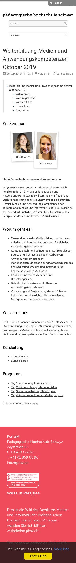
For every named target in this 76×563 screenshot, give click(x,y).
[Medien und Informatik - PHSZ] (38, 15)
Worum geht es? (25, 98)
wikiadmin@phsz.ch (22, 531)
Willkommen (23, 93)
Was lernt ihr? (24, 102)
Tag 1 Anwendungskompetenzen (30, 383)
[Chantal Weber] (23, 146)
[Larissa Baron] (46, 149)
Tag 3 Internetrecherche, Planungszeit (33, 391)
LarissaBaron (65, 73)
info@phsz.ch (18, 463)
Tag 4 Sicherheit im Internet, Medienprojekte (37, 395)
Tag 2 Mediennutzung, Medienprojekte (34, 387)
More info (61, 549)
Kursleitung (22, 106)
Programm (22, 110)
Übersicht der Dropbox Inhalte (20, 403)
